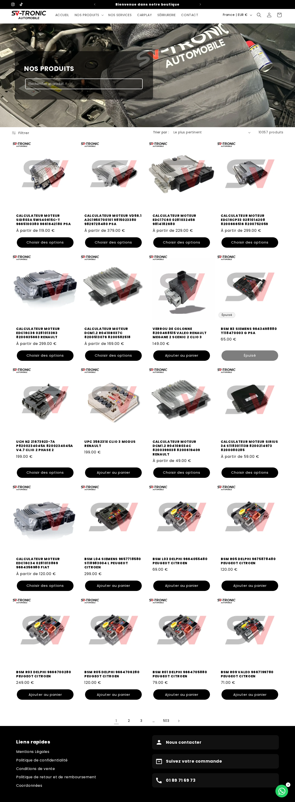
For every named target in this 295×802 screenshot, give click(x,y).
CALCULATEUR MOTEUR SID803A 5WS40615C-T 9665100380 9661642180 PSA (43, 220)
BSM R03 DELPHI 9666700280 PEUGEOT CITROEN (43, 674)
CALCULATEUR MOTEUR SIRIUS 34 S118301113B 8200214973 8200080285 (249, 446)
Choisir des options (45, 242)
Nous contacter (183, 742)
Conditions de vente (35, 768)
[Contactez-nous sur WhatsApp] (281, 791)
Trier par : (161, 132)
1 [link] (116, 720)
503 (166, 720)
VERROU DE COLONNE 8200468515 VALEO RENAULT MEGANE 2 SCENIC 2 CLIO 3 (180, 333)
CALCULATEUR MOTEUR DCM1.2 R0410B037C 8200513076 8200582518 (107, 333)
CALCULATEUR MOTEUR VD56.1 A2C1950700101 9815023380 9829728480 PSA (113, 220)
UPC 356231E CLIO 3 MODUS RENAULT (110, 444)
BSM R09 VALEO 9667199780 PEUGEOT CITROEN (247, 674)
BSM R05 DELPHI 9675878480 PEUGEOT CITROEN (248, 561)
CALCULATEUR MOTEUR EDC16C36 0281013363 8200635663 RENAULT (38, 333)
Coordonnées (29, 785)
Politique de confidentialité (42, 760)
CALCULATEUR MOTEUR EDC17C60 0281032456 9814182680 (174, 220)
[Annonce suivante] (200, 4)
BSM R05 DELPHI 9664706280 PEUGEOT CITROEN (112, 674)
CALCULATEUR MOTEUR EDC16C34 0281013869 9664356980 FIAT (38, 563)
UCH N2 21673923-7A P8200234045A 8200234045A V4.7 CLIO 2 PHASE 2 (44, 446)
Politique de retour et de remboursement (56, 777)
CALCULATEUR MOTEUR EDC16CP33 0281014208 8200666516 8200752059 (244, 220)
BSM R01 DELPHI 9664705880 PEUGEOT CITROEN (180, 674)
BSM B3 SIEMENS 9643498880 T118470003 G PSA (249, 331)
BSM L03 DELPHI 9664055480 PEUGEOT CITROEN (180, 561)
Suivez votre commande (194, 761)
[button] (89, 15)
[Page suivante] (179, 721)
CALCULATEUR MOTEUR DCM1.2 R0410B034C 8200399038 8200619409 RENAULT (176, 448)
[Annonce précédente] (95, 4)
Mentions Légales (33, 751)
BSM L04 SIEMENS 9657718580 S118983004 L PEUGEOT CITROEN (112, 563)
